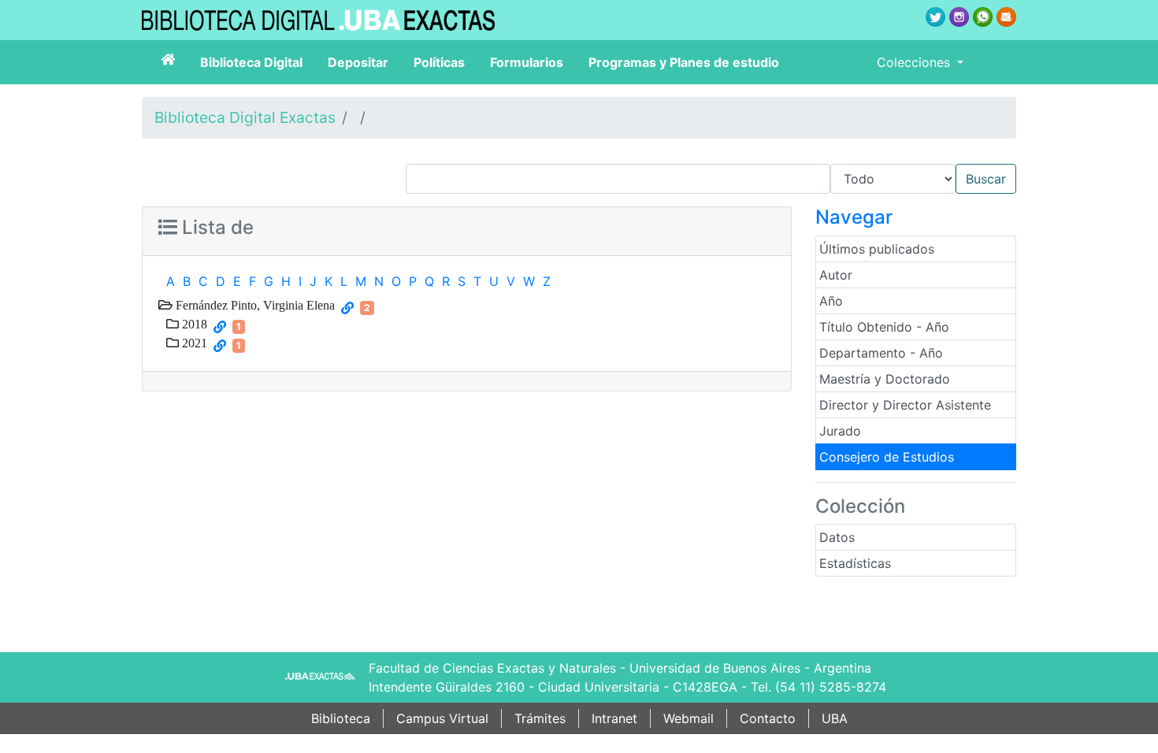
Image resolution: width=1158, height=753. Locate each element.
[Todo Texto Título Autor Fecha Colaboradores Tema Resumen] (711, 179)
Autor (835, 275)
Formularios (526, 62)
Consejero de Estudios (886, 457)
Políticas (439, 62)
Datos (837, 537)
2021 (193, 342)
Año (831, 301)
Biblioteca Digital (251, 62)
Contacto (768, 718)
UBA (835, 718)
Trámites (540, 718)
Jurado (840, 431)
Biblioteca (340, 718)
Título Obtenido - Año (884, 327)
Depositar (358, 62)
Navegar (854, 217)
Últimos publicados (876, 249)
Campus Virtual (442, 718)
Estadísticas (855, 563)
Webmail (688, 718)
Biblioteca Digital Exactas (245, 117)
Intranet (614, 718)
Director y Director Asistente (905, 405)
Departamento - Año (881, 353)
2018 (193, 323)
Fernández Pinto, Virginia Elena (254, 305)
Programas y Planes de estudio (683, 62)
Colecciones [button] (915, 62)
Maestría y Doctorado (884, 379)
